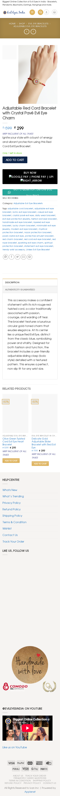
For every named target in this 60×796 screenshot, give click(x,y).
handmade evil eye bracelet (17, 222)
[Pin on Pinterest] (29, 257)
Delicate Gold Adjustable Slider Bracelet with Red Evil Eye (44, 443)
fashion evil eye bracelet (44, 218)
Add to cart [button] (11, 460)
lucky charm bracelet (24, 225)
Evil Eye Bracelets (38, 23)
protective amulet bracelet (39, 235)
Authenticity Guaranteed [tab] (20, 289)
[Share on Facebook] (11, 257)
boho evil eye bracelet (24, 211)
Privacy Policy (11, 503)
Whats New (9, 490)
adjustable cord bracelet (20, 208)
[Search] (40, 12)
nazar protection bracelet (37, 232)
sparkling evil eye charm (30, 242)
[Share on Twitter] (17, 257)
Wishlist (7, 528)
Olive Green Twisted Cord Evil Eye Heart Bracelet (13, 441)
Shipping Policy (12, 515)
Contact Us (10, 535)
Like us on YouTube (14, 747)
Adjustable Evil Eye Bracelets (30, 26)
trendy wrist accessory (13, 249)
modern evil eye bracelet (24, 228)
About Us (18, 775)
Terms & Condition (14, 522)
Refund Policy (11, 509)
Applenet (30, 791)
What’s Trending (13, 496)
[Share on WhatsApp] (5, 257)
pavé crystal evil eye (13, 235)
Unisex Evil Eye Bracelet (38, 249)
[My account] (46, 12)
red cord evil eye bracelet (37, 239)
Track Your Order (13, 541)
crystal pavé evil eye (23, 215)
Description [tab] (12, 282)
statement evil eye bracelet (38, 245)
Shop (22, 23)
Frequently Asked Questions (30, 777)
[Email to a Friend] (23, 257)
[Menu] (32, 12)
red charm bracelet (12, 239)
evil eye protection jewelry (16, 218)
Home (12, 23)
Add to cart (15, 160)
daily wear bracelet (45, 215)
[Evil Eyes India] (14, 12)
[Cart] (54, 12)
